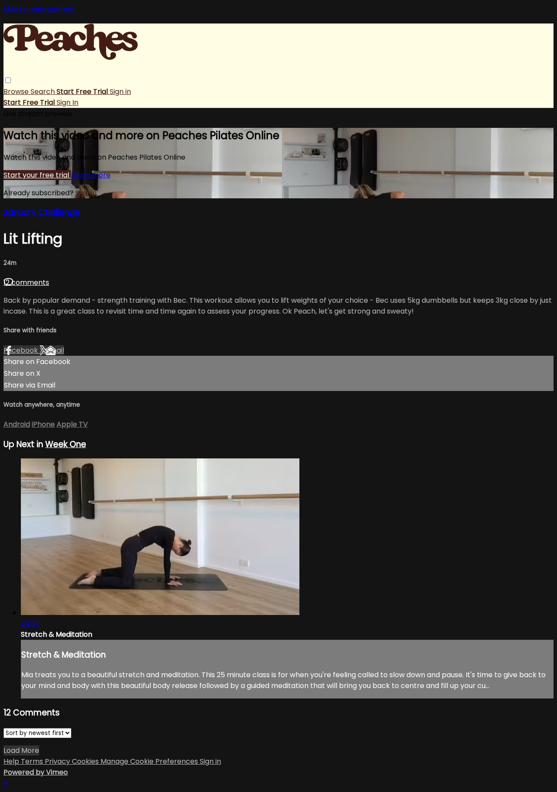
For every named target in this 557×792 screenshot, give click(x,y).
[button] (8, 80)
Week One (65, 444)
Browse (16, 92)
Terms (33, 761)
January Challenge (41, 212)
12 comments (26, 282)
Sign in (120, 92)
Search (43, 92)
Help (12, 761)
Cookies (86, 761)
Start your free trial (37, 175)
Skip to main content (39, 9)
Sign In (67, 102)
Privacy (58, 761)
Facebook (21, 350)
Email (55, 350)
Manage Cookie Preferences (150, 761)
